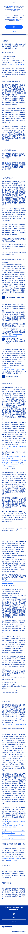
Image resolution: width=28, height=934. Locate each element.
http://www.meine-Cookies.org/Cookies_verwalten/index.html (14, 369)
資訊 (13, 922)
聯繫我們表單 (11, 860)
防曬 (14, 917)
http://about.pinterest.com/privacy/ (13, 839)
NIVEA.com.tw (10, 6)
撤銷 (8, 163)
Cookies (17, 10)
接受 (14, 27)
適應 (14, 31)
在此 (4, 631)
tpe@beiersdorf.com (16, 64)
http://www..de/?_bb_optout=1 (13, 719)
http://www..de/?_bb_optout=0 (14, 725)
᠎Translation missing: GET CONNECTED (14, 908)
